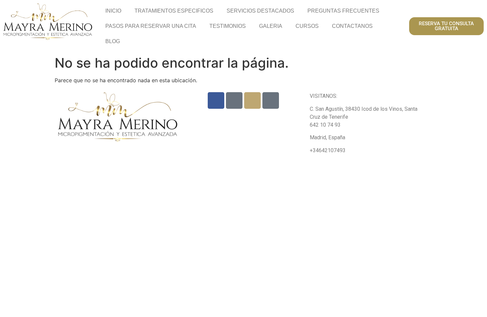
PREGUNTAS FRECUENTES (343, 11)
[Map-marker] (270, 100)
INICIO (113, 11)
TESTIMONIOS (227, 26)
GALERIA (270, 26)
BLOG (112, 41)
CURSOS (307, 26)
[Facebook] (216, 100)
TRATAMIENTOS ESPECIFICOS (174, 11)
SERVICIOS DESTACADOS (260, 11)
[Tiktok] (234, 100)
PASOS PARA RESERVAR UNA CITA (150, 26)
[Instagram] (252, 100)
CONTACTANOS (352, 26)
